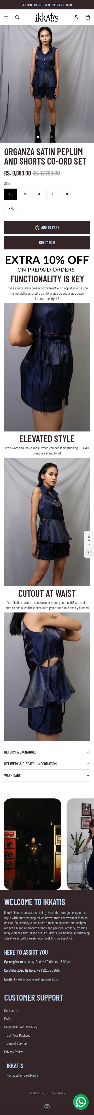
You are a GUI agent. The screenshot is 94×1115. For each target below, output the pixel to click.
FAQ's (8, 1018)
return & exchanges (20, 751)
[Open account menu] (76, 17)
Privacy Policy (13, 1051)
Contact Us (11, 1010)
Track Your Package (17, 1035)
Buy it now (47, 242)
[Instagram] (47, 1107)
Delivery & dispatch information (30, 763)
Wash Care (12, 775)
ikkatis (44, 1093)
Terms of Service (15, 1043)
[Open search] (17, 17)
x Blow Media (57, 1093)
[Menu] (6, 17)
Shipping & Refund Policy (20, 1027)
